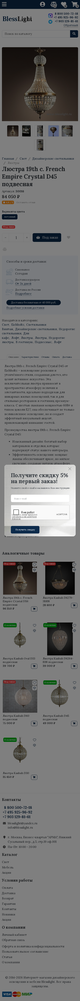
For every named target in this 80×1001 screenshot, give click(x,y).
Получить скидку (25, 529)
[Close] (70, 469)
